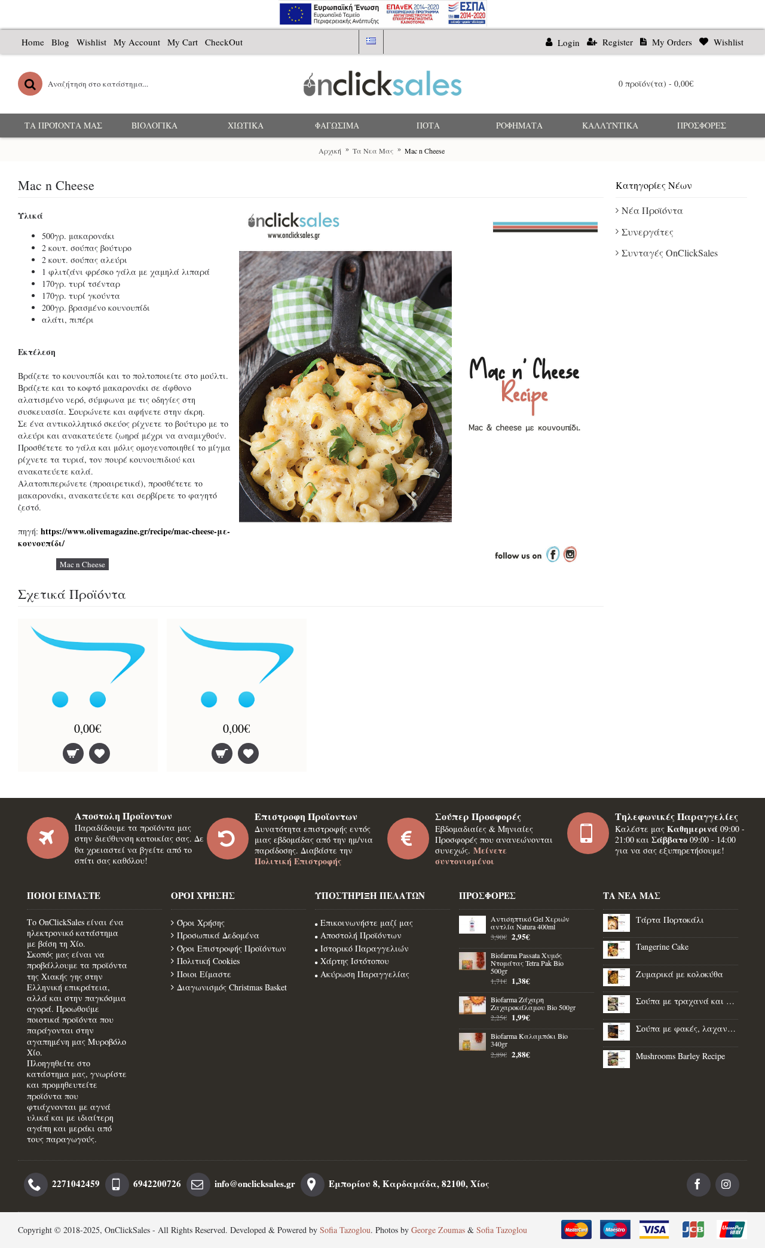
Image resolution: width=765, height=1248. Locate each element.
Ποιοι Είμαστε (204, 974)
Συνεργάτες (648, 231)
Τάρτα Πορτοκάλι (670, 919)
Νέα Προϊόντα (652, 210)
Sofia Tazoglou (345, 1229)
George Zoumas (438, 1229)
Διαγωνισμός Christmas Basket (232, 987)
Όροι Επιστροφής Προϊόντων (231, 948)
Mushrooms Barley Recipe (680, 1056)
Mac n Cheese (82, 564)
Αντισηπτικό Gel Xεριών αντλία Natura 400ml (530, 923)
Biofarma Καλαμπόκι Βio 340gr (529, 1040)
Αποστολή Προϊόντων (361, 935)
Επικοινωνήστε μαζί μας (366, 922)
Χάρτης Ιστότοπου (354, 960)
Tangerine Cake (662, 946)
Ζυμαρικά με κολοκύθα (679, 974)
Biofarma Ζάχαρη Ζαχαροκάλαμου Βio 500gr (533, 1004)
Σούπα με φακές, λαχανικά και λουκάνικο (687, 1028)
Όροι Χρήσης (201, 922)
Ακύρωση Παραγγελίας (364, 974)
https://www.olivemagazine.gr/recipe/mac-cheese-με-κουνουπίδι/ (124, 537)
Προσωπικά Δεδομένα (218, 935)
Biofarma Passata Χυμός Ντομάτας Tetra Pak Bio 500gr (527, 963)
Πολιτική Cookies (208, 960)
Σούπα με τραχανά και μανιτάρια (687, 1001)
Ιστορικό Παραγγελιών (364, 948)
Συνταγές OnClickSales (670, 252)
